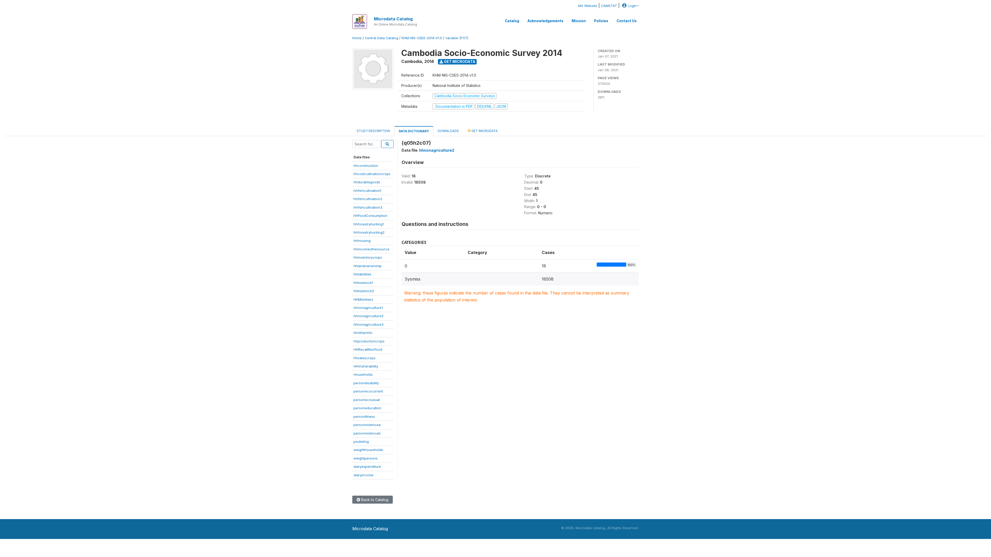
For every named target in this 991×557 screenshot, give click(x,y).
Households (363, 374)
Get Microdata (459, 61)
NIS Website (587, 6)
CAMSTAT (609, 6)
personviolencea (367, 425)
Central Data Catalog (381, 38)
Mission (579, 21)
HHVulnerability (366, 366)
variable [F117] (456, 38)
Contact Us (627, 21)
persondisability (366, 383)
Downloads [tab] (448, 131)
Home (357, 38)
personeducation (367, 408)
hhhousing (362, 241)
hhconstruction (366, 165)
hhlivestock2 (364, 291)
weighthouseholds (368, 450)
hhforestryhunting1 (369, 224)
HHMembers (363, 299)
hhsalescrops (364, 358)
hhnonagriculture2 (368, 316)
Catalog (512, 21)
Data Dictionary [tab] (414, 131)
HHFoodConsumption (370, 216)
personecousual (367, 400)
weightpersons (366, 458)
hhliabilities (362, 274)
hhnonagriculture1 (368, 308)
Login (632, 6)
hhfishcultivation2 (368, 199)
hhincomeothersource (371, 249)
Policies (601, 21)
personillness (364, 416)
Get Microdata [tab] (484, 131)
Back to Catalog (374, 499)
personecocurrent (368, 391)
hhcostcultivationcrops (372, 174)
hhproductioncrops (369, 341)
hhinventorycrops (368, 257)
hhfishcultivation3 (368, 207)
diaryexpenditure (367, 466)
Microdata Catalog (393, 18)
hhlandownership (368, 266)
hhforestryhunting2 (369, 232)
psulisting (361, 441)
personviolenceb (367, 433)
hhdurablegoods (367, 182)
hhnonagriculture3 (368, 324)
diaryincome (363, 475)
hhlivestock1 (363, 283)
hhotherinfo (363, 333)
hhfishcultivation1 (367, 191)
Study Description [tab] (373, 131)
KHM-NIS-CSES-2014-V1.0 (422, 38)
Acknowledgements (545, 21)
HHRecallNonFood (368, 349)
